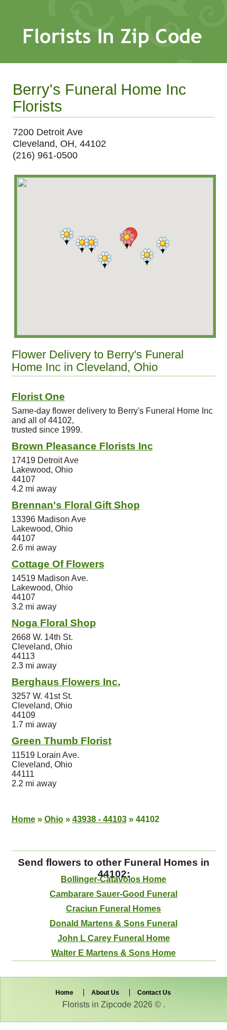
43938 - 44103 (99, 819)
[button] (127, 239)
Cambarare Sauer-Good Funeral (113, 893)
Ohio (53, 819)
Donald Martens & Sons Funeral (113, 923)
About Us (105, 992)
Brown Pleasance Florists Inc (82, 446)
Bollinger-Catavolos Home (113, 879)
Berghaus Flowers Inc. (66, 681)
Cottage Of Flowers (58, 563)
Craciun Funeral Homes (113, 908)
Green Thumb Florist (61, 740)
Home (23, 819)
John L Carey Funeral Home (114, 938)
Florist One (38, 396)
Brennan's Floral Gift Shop (76, 505)
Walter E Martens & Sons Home (113, 952)
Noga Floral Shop (54, 622)
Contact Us (154, 992)
